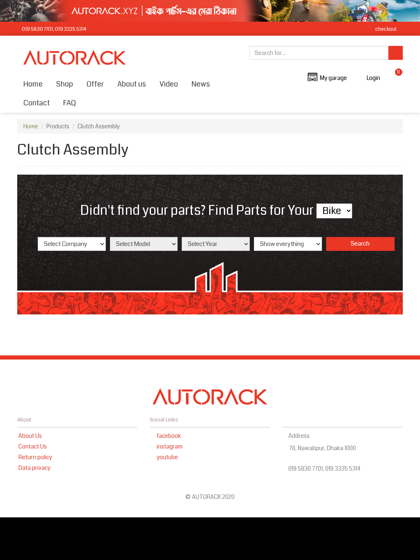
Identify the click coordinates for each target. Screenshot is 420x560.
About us (131, 84)
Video (169, 84)
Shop (64, 84)
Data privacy (34, 468)
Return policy (35, 457)
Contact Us (32, 446)
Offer (95, 84)
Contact (36, 103)
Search (360, 243)
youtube (166, 457)
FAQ (69, 103)
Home (33, 84)
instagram (169, 446)
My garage (333, 78)
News (201, 84)
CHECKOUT (385, 29)
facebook (168, 436)
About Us (30, 436)
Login (373, 78)
